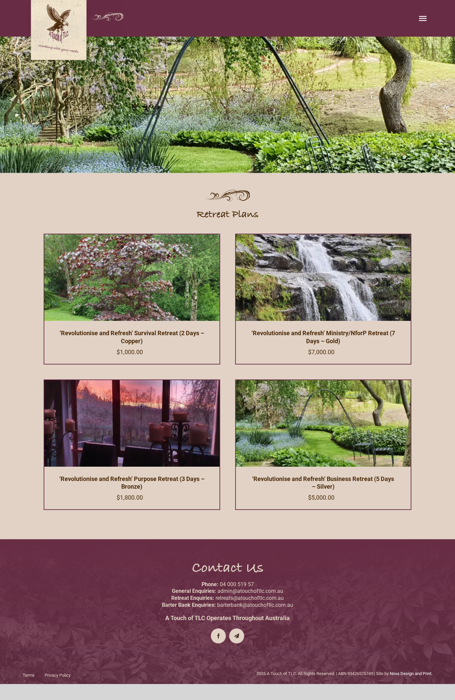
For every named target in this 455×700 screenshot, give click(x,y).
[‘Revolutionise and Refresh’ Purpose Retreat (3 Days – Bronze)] (132, 383)
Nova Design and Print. (411, 673)
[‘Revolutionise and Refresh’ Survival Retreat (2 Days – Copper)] (132, 237)
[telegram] (236, 635)
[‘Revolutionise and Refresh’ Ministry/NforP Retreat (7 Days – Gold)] (323, 237)
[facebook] (218, 635)
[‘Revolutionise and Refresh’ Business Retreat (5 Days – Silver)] (323, 383)
